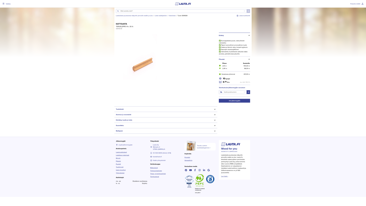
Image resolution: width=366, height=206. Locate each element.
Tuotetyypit (119, 167)
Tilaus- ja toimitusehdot (158, 174)
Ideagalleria (188, 160)
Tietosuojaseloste (156, 171)
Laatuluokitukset (121, 152)
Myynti (118, 158)
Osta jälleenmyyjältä (234, 101)
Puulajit (118, 164)
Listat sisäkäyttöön (161, 15)
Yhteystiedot (120, 173)
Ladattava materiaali (122, 155)
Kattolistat (172, 15)
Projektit (187, 157)
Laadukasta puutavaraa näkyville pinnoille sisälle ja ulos (134, 15)
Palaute (118, 161)
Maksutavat (154, 168)
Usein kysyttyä (121, 170)
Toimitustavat (154, 177)
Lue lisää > (224, 176)
